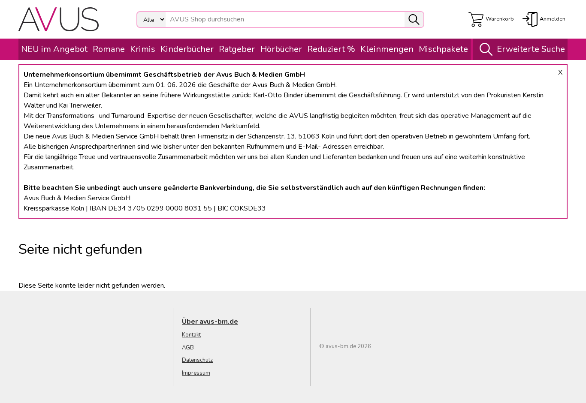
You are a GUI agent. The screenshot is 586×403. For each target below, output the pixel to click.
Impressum (196, 373)
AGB (188, 348)
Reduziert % (331, 49)
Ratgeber (237, 49)
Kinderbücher (187, 49)
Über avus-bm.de (210, 321)
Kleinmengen (387, 49)
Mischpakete (443, 49)
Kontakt (191, 335)
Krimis (142, 49)
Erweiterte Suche (531, 49)
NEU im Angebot (54, 49)
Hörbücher (281, 49)
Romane (109, 49)
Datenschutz (197, 360)
